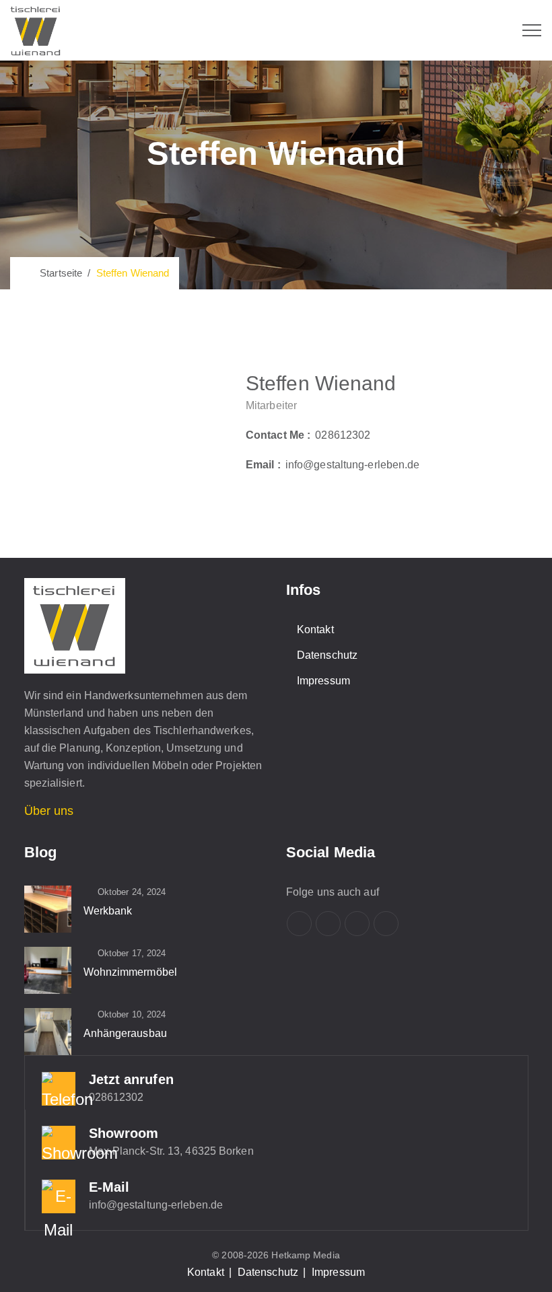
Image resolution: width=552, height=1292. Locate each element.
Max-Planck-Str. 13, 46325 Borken (171, 1151)
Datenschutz (327, 655)
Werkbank (108, 911)
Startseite (58, 273)
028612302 (342, 435)
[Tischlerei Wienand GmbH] (35, 30)
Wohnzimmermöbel (130, 972)
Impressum (323, 680)
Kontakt (315, 629)
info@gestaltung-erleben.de (352, 464)
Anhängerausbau (125, 1033)
